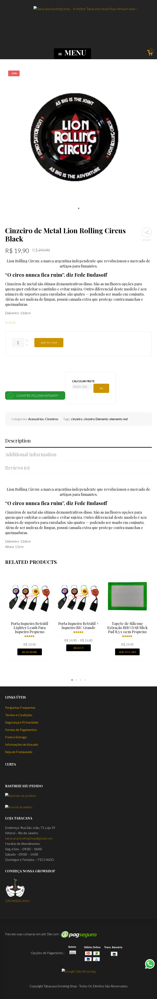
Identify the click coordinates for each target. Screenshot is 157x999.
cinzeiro (76, 419)
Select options (78, 648)
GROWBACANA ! (17, 901)
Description (18, 440)
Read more (29, 652)
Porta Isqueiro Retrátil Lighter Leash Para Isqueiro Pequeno (29, 627)
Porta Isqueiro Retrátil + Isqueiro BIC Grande (78, 625)
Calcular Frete (83, 381)
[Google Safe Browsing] (78, 971)
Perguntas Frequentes (20, 707)
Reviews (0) (17, 467)
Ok (101, 388)
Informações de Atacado (21, 744)
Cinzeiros (51, 419)
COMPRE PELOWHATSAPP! (38, 395)
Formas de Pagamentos (21, 730)
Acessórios (36, 419)
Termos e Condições (18, 715)
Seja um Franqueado (18, 752)
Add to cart (48, 342)
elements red (119, 419)
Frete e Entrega (16, 737)
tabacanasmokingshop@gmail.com (29, 838)
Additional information (30, 454)
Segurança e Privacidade (21, 722)
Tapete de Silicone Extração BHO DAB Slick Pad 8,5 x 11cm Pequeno (127, 627)
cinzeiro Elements (96, 419)
